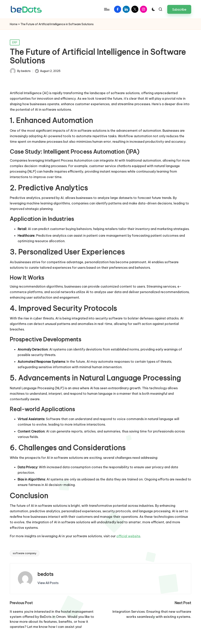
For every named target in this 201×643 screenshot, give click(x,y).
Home (13, 24)
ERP (14, 42)
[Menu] (106, 9)
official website (128, 536)
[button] (179, 9)
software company (25, 553)
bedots (45, 574)
